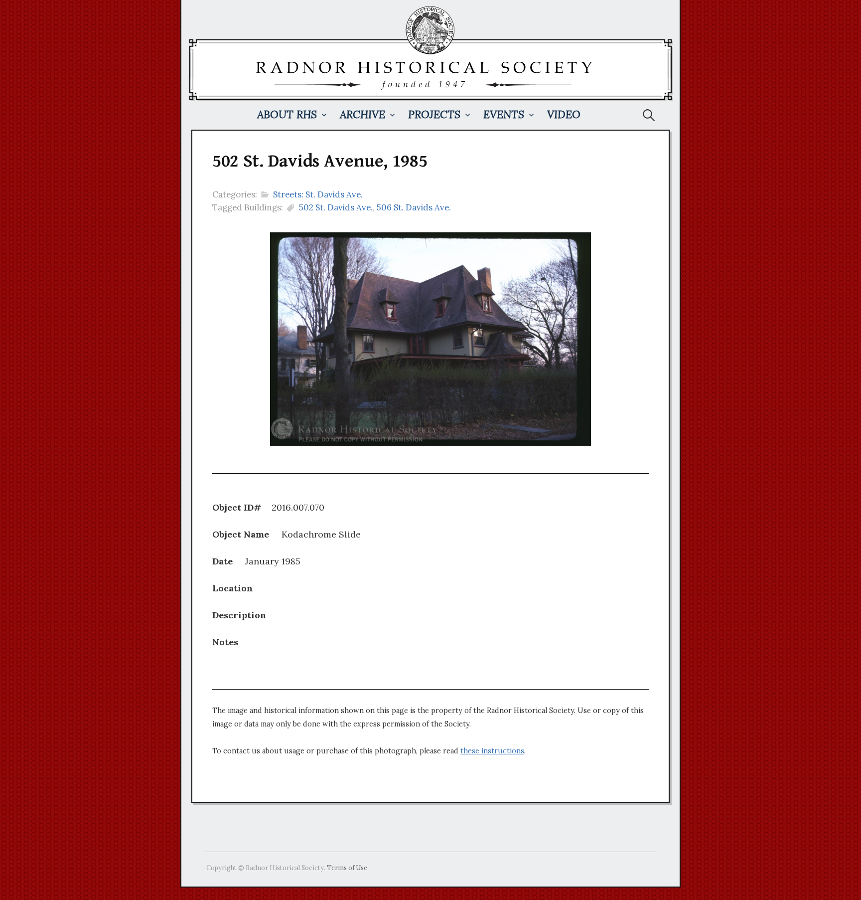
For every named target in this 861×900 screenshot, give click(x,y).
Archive (362, 114)
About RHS (287, 114)
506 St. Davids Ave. (414, 207)
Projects (434, 114)
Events (503, 114)
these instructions (492, 750)
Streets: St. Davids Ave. (318, 194)
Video (563, 114)
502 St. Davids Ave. (336, 207)
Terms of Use (347, 868)
